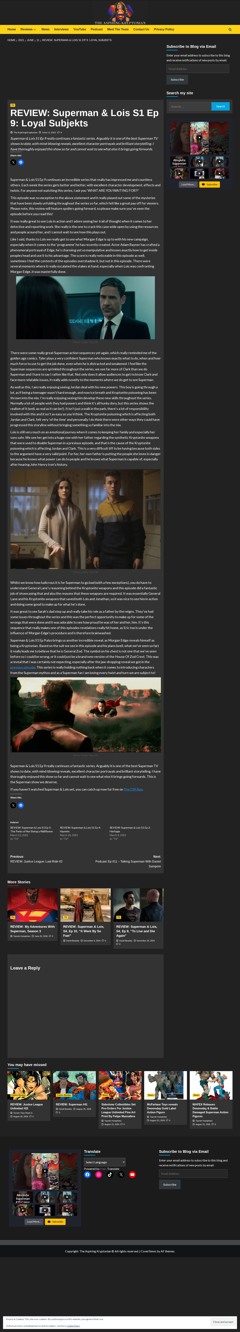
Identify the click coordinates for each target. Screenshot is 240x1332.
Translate (113, 1168)
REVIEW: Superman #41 (71, 1104)
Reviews (27, 29)
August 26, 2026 (20, 1116)
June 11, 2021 (49, 132)
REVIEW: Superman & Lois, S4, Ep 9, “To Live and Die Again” (136, 931)
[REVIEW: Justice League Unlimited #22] (29, 1085)
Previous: (36, 859)
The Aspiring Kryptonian (26, 132)
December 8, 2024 (92, 941)
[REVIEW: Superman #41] (74, 1085)
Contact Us (141, 29)
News (46, 29)
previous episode (22, 667)
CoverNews (148, 1251)
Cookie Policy (73, 1326)
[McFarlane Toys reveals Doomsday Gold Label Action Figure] (165, 1085)
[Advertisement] (86, 72)
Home (12, 29)
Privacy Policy (164, 29)
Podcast (97, 29)
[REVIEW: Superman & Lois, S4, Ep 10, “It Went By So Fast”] (85, 905)
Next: (128, 861)
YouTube (79, 29)
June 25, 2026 (41, 936)
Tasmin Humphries (21, 936)
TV (12, 105)
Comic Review (18, 1095)
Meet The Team (118, 29)
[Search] (230, 29)
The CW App (133, 789)
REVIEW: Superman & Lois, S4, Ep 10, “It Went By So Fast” (83, 931)
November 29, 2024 (146, 941)
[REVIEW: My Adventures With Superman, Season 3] (33, 905)
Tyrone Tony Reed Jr (23, 1113)
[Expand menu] (35, 29)
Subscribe (177, 79)
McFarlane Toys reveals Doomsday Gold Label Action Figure (162, 1108)
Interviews (61, 29)
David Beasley (72, 941)
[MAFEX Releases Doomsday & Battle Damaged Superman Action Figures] (211, 1085)
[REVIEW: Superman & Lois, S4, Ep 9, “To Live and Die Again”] (138, 905)
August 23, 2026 (111, 1124)
